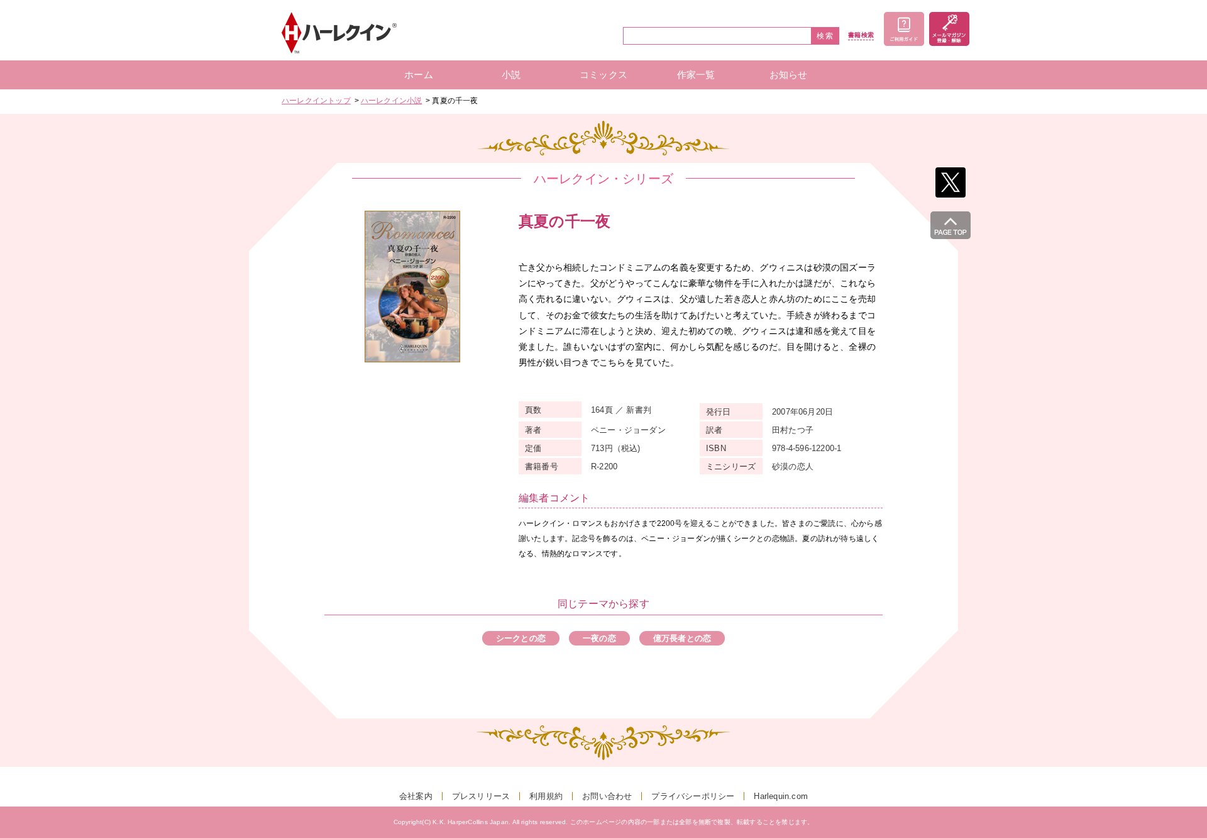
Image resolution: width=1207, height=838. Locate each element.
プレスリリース (481, 796)
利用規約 (546, 796)
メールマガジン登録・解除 (949, 29)
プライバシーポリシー (692, 796)
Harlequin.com (781, 796)
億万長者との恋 (682, 638)
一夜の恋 (599, 638)
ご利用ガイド (904, 29)
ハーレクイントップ (316, 100)
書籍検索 (861, 35)
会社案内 (416, 796)
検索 (825, 35)
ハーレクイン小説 (391, 100)
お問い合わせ (607, 796)
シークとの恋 (521, 638)
